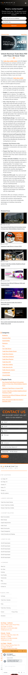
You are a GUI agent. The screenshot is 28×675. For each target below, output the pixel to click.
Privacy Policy (15, 612)
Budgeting (5, 335)
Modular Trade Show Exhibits (7, 508)
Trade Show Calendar (5, 600)
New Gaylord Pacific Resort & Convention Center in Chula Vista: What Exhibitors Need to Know (14, 383)
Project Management (5, 531)
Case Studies (4, 575)
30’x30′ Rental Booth (5, 557)
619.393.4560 (13, 628)
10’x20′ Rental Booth (5, 543)
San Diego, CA (4, 481)
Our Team (3, 569)
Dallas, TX (3, 487)
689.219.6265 (13, 638)
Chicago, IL (3, 490)
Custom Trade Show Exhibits (7, 505)
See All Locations (5, 493)
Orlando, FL (3, 484)
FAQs (2, 604)
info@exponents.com (6, 630)
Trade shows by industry (8, 370)
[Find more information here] (14, 661)
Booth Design (4, 519)
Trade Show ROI (6, 362)
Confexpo (3, 596)
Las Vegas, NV (4, 479)
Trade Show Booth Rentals (7, 502)
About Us (3, 566)
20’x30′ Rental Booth (5, 551)
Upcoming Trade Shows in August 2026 (11, 246)
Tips (3, 346)
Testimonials (3, 578)
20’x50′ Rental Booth (5, 554)
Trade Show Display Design (9, 351)
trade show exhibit (18, 78)
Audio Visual (4, 525)
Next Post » (24, 34)
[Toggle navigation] (25, 3)
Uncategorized (6, 372)
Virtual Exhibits (6, 375)
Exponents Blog (6, 338)
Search (15, 25)
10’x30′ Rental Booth (5, 546)
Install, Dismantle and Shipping (8, 534)
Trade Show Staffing (7, 364)
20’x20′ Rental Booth (5, 549)
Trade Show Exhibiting (8, 356)
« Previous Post (5, 34)
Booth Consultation (5, 517)
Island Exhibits (6, 340)
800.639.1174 (5, 628)
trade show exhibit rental (10, 61)
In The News (4, 583)
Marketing (5, 343)
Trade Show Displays (7, 354)
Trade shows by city (7, 367)
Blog (2, 580)
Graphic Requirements (6, 522)
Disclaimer (3, 616)
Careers (2, 612)
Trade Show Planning (7, 359)
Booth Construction (5, 528)
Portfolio (3, 572)
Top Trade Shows (6, 348)
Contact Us (3, 586)
